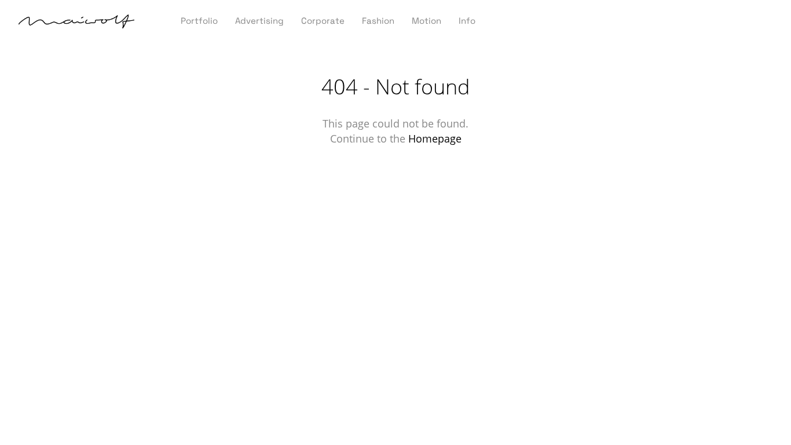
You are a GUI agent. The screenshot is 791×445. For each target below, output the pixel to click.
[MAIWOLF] (76, 22)
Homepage (435, 138)
